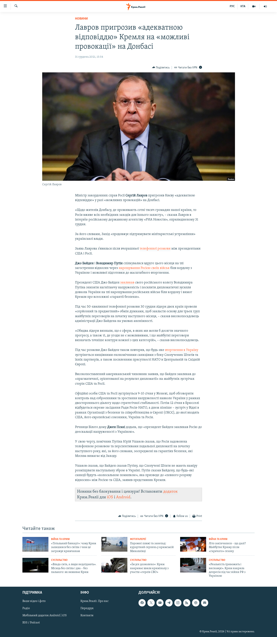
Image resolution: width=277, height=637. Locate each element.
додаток (170, 492)
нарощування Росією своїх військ (144, 268)
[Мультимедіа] (254, 6)
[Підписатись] (204, 602)
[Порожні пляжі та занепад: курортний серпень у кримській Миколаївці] (114, 544)
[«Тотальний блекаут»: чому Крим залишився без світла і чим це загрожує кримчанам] (35, 544)
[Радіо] (265, 6)
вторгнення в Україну (181, 350)
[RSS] (186, 602)
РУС (232, 6)
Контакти (86, 615)
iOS (110, 497)
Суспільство (59, 560)
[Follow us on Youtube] (160, 602)
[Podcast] (195, 602)
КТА (242, 6)
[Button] (161, 67)
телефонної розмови (155, 248)
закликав (127, 282)
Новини (81, 19)
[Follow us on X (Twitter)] (151, 602)
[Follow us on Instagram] (177, 602)
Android (123, 497)
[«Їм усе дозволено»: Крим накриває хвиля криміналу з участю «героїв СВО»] (114, 565)
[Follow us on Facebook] (142, 602)
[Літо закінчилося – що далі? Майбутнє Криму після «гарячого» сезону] (193, 544)
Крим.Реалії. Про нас (94, 601)
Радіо (26, 608)
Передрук (87, 608)
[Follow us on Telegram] (168, 602)
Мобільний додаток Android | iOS (44, 615)
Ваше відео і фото (34, 601)
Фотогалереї (138, 539)
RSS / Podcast (31, 622)
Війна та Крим (60, 539)
